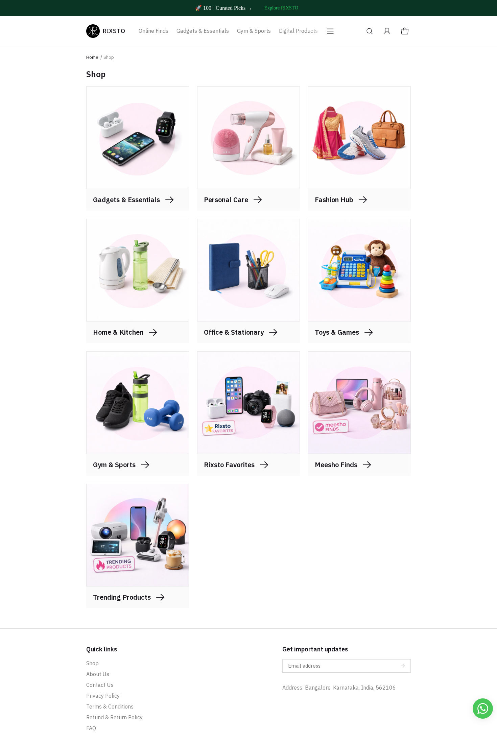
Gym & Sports (254, 30)
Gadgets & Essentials (202, 30)
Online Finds (153, 30)
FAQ (91, 728)
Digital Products (298, 30)
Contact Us (100, 684)
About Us (97, 674)
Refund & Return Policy (114, 717)
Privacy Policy (103, 695)
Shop (92, 663)
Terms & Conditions (110, 706)
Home (92, 57)
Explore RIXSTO (281, 7)
